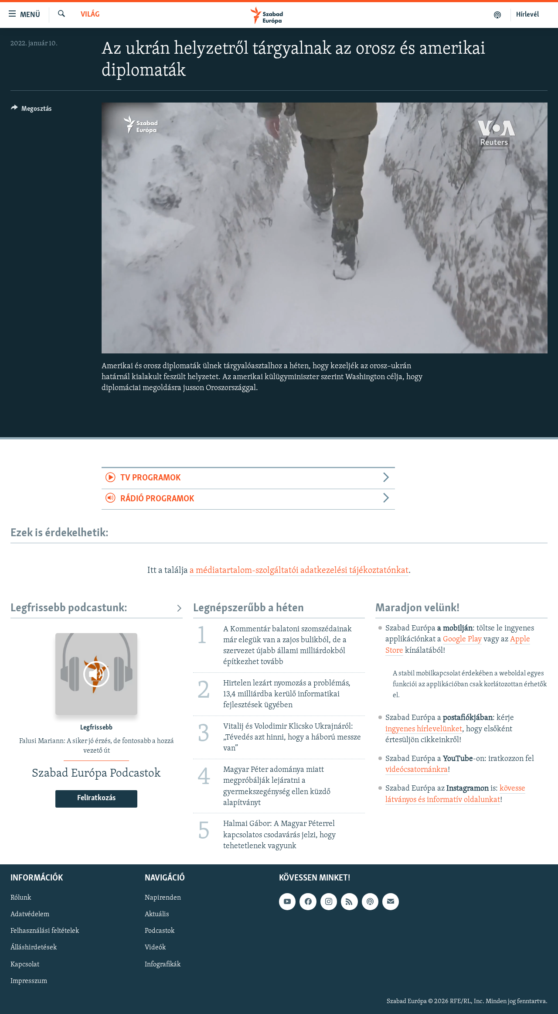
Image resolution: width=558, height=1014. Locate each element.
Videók (155, 947)
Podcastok (159, 931)
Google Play (462, 640)
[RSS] (349, 901)
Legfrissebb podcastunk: (68, 608)
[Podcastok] (497, 15)
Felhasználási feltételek (44, 931)
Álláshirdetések (33, 947)
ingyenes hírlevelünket (423, 729)
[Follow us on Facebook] (307, 901)
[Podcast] (370, 901)
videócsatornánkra (416, 770)
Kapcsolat (24, 964)
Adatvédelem (29, 914)
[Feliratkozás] (390, 901)
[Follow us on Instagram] (328, 901)
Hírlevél (527, 14)
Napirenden (163, 897)
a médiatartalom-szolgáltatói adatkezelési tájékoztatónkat (299, 570)
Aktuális (157, 914)
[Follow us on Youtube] (287, 901)
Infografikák (162, 964)
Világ (90, 15)
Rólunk (20, 897)
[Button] (31, 111)
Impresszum (28, 981)
